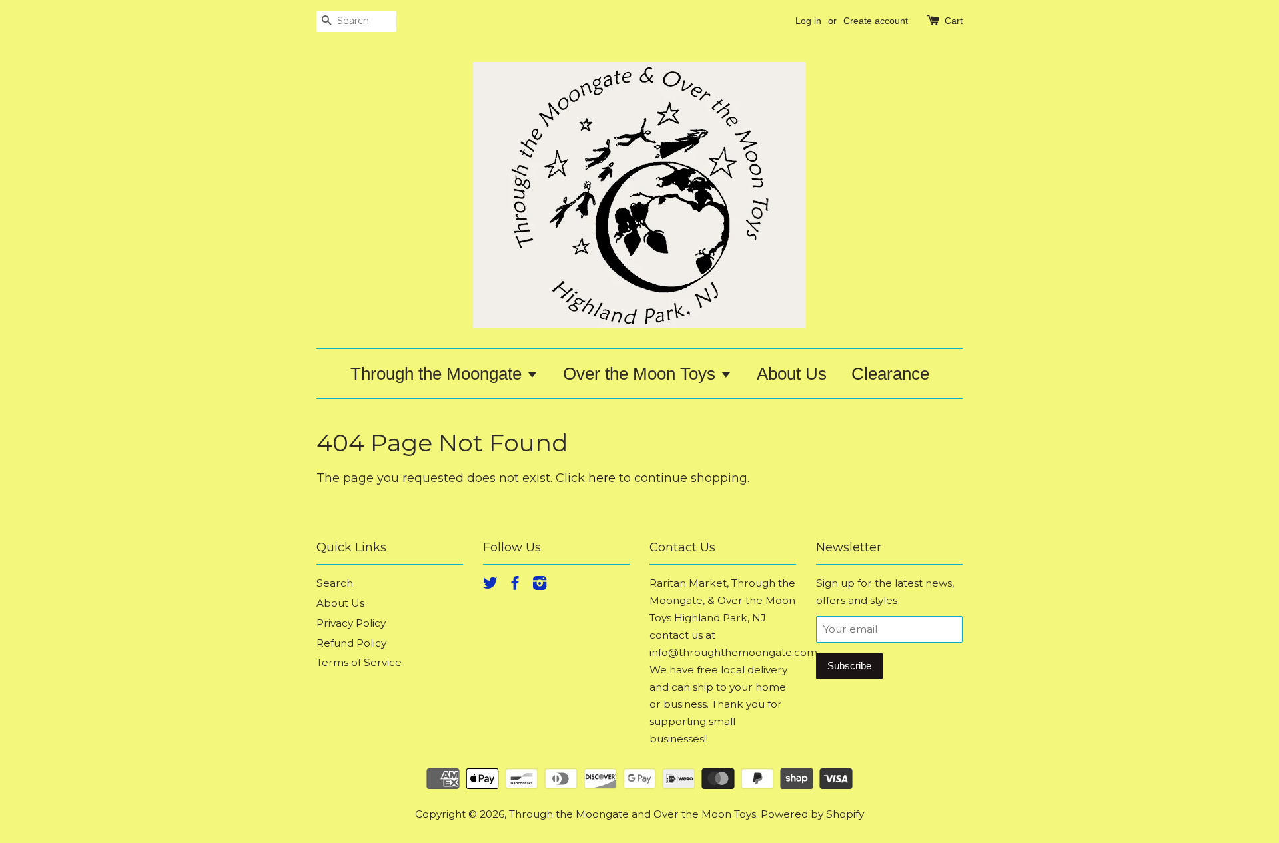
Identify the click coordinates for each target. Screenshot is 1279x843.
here (602, 478)
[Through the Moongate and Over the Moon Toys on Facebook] (515, 585)
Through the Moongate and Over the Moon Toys (632, 814)
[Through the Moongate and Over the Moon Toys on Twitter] (490, 585)
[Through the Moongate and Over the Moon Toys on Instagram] (539, 585)
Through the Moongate (438, 374)
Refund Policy (351, 643)
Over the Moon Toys (641, 374)
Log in (808, 20)
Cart (954, 20)
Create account (875, 20)
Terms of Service (359, 662)
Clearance (890, 374)
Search (334, 583)
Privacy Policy (351, 623)
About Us (792, 374)
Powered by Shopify (812, 814)
